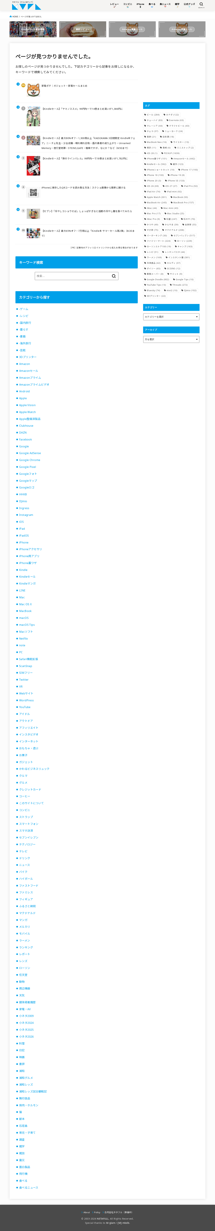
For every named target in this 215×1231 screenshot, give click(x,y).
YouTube (25, 707)
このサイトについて (31, 803)
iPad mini (174, 191)
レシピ (152, 252)
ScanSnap (25, 666)
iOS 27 (171, 186)
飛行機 (23, 1174)
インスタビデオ (28, 734)
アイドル (24, 714)
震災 (22, 1160)
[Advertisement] (171, 72)
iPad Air (153, 191)
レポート (24, 954)
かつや (152, 224)
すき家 (152, 230)
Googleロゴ (26, 487)
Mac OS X (25, 604)
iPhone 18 (155, 175)
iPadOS (24, 535)
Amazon (24, 364)
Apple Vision (27, 405)
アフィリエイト (28, 728)
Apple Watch (27, 412)
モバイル (24, 933)
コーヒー (24, 796)
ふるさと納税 (27, 906)
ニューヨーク (174, 131)
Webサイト (26, 693)
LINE (22, 590)
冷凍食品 (154, 263)
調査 (22, 1139)
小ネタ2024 (26, 1023)
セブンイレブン (28, 837)
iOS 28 (152, 153)
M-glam (110, 1222)
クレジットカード (30, 789)
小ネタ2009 (26, 1016)
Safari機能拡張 (28, 659)
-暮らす (23, 329)
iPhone (23, 542)
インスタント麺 (179, 257)
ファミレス (26, 892)
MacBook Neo (157, 142)
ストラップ (26, 817)
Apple (23, 398)
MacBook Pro (183, 202)
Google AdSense (30, 453)
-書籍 (22, 336)
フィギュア (26, 899)
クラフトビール (179, 125)
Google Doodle (158, 279)
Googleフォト (28, 474)
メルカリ (24, 927)
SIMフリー (26, 673)
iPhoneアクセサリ (30, 549)
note (22, 645)
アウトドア (26, 721)
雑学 (22, 1146)
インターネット (28, 741)
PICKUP (172, 153)
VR (21, 686)
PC (21, 652)
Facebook (25, 439)
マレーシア (155, 125)
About (86, 1212)
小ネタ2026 (26, 1036)
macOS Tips (27, 625)
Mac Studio (175, 213)
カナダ (172, 114)
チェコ (152, 131)
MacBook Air (157, 202)
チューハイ (155, 120)
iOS (21, 522)
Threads (180, 284)
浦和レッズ (26, 1084)
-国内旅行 (25, 323)
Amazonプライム (30, 378)
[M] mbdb (123, 1222)
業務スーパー (155, 273)
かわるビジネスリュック (34, 769)
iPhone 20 (154, 180)
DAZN (23, 432)
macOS (24, 618)
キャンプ (185, 246)
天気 (22, 995)
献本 (22, 1119)
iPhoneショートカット (161, 169)
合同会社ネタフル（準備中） (119, 1212)
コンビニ (24, 810)
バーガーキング (157, 235)
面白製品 (24, 1167)
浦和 (22, 1071)
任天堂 (23, 975)
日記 (22, 1050)
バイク (23, 872)
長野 (151, 136)
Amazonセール (28, 371)
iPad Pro (191, 186)
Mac (22, 597)
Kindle (23, 570)
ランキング (26, 947)
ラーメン (24, 940)
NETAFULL (103, 1218)
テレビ (23, 851)
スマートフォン (28, 824)
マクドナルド (27, 913)
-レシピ (23, 316)
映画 (22, 1057)
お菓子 (23, 755)
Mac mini (170, 208)
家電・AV (25, 1009)
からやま (172, 224)
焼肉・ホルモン (28, 1105)
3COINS (173, 268)
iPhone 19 (177, 175)
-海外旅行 (25, 343)
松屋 (171, 219)
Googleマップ (28, 481)
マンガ (23, 920)
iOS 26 (153, 186)
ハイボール (26, 879)
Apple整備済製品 (29, 419)
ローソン (24, 968)
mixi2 (172, 290)
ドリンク (24, 858)
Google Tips (185, 279)
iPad (22, 529)
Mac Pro (154, 213)
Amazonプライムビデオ (34, 384)
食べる (23, 1181)
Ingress (24, 508)
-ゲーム (23, 309)
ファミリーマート (159, 241)
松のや (189, 219)
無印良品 (24, 1098)
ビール (153, 114)
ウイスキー (181, 142)
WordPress (26, 700)
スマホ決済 (26, 830)
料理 (22, 1043)
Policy (97, 1212)
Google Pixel (27, 467)
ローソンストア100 (159, 246)
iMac (152, 208)
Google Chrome (29, 460)
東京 (151, 147)
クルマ (23, 776)
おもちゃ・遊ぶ (28, 748)
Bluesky (153, 290)
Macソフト (26, 632)
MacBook (25, 611)
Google (24, 446)
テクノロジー (27, 844)
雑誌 (22, 1153)
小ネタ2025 (26, 1030)
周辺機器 (24, 988)
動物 (22, 982)
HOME (15, 16)
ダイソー (154, 268)
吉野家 (191, 224)
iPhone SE (176, 180)
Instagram (26, 515)
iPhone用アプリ (29, 556)
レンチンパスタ (175, 252)
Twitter (24, 679)
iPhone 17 (189, 169)
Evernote (176, 120)
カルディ (174, 263)
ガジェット (26, 762)
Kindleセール (27, 576)
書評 (22, 1064)
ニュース (24, 865)
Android (24, 391)
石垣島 (23, 1126)
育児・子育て (27, 1133)
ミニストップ (185, 147)
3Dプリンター (28, 357)
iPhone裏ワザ (28, 563)
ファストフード (28, 885)
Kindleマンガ (27, 583)
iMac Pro (153, 219)
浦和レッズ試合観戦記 (33, 1091)
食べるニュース (28, 1187)
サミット (176, 273)
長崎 (167, 147)
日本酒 (168, 136)
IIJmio (23, 501)
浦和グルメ (26, 1078)
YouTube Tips (156, 284)
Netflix (23, 638)
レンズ (23, 961)
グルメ (23, 782)
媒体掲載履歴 (27, 1002)
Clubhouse (26, 426)
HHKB (23, 494)
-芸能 (22, 350)
